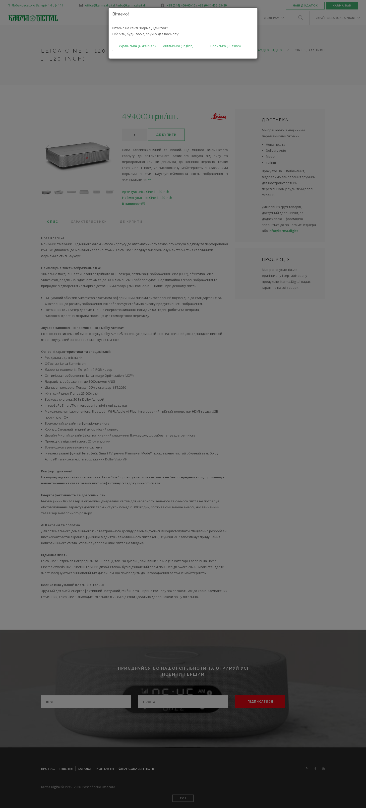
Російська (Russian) (225, 46)
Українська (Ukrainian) (137, 46)
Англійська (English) (178, 46)
